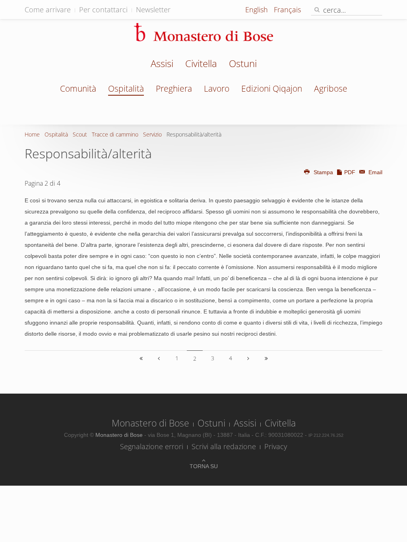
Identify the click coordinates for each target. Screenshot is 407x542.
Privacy (275, 446)
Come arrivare (48, 9)
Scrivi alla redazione (224, 446)
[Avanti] (248, 358)
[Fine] (266, 358)
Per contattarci (103, 9)
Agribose (330, 88)
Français (287, 9)
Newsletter (153, 9)
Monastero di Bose (150, 423)
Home (32, 134)
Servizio (152, 134)
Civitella (201, 64)
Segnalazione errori (151, 446)
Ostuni (243, 64)
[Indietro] (159, 358)
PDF (350, 172)
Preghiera (174, 88)
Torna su (204, 466)
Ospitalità (126, 88)
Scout (80, 134)
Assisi (162, 64)
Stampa (323, 172)
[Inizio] (141, 358)
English (257, 9)
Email (374, 172)
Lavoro (216, 88)
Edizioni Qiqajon (271, 88)
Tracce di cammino (115, 134)
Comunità (78, 88)
